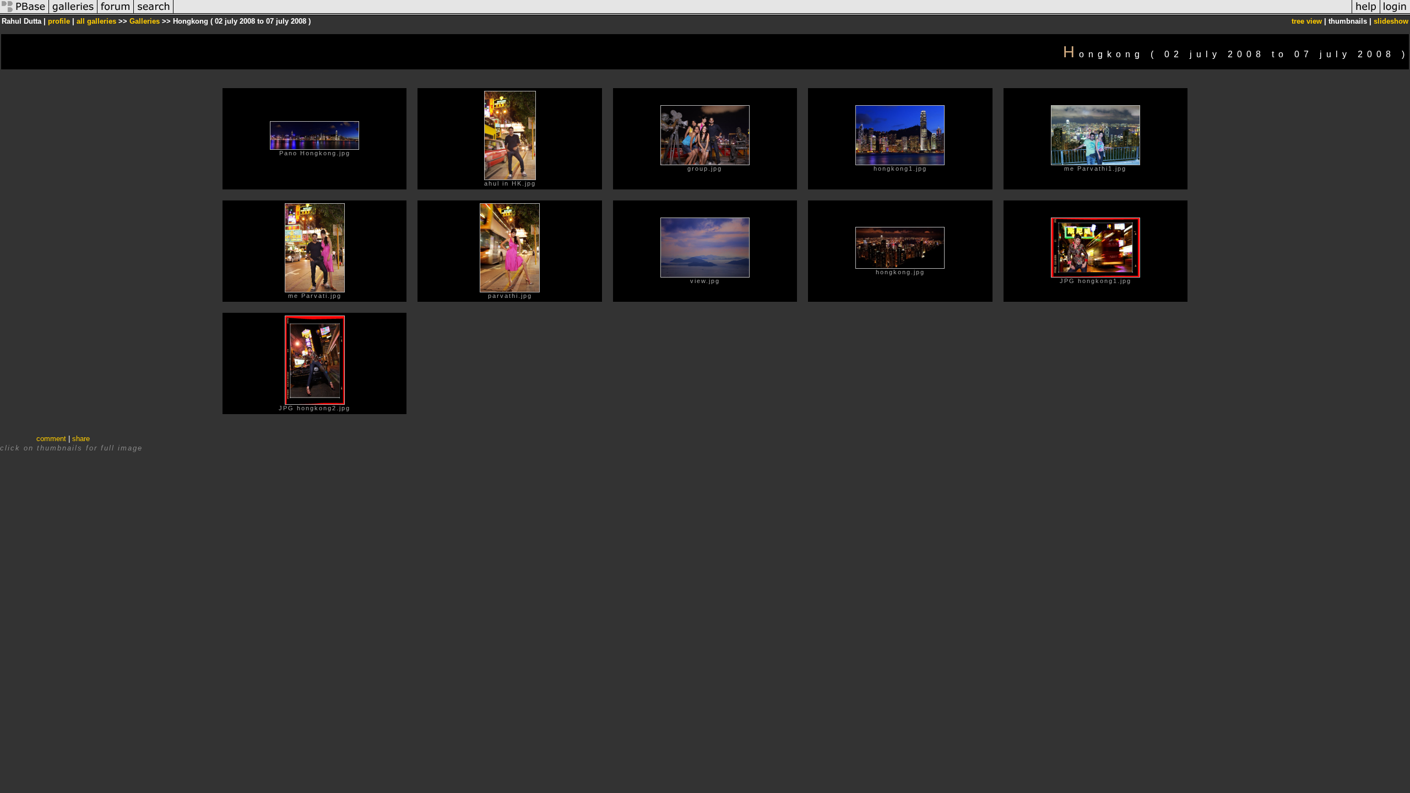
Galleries (144, 21)
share (81, 438)
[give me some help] (1366, 13)
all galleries (96, 21)
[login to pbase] (1395, 13)
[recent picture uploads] (73, 13)
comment (51, 438)
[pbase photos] (24, 13)
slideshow (1391, 21)
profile (59, 21)
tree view (1307, 21)
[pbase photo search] (153, 13)
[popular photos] (762, 13)
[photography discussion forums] (115, 13)
